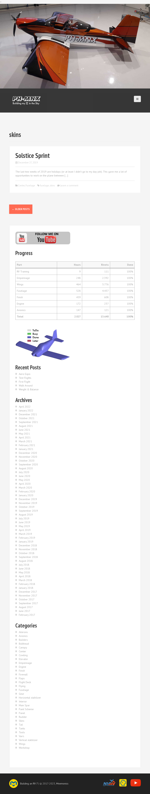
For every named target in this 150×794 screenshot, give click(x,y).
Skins (21, 720)
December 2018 (28, 545)
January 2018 (26, 587)
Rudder (23, 717)
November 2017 (28, 595)
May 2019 (24, 526)
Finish (22, 670)
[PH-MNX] (26, 100)
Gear (21, 693)
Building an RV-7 (29, 783)
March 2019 (25, 534)
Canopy (23, 647)
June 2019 (24, 522)
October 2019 (26, 507)
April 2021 (25, 437)
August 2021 (26, 426)
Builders (23, 639)
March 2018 (25, 580)
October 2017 (26, 599)
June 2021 (24, 429)
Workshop (24, 747)
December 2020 (28, 453)
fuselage (44, 185)
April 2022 (25, 406)
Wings (22, 744)
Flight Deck (25, 682)
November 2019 (28, 503)
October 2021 (26, 418)
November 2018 (28, 549)
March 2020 (25, 487)
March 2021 (25, 441)
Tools (22, 732)
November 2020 (28, 456)
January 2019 (26, 541)
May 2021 (24, 433)
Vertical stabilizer (28, 740)
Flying (22, 686)
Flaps (22, 678)
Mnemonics (62, 783)
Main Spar (24, 705)
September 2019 (28, 510)
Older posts (21, 209)
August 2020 (26, 468)
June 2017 (24, 611)
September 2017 (28, 603)
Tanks (22, 728)
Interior (23, 701)
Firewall (23, 674)
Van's (21, 736)
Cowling (23, 655)
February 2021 (27, 445)
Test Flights (25, 377)
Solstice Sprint (32, 155)
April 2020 (25, 483)
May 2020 (24, 480)
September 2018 (28, 557)
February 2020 (27, 491)
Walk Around (26, 385)
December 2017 (28, 591)
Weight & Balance (29, 389)
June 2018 (24, 568)
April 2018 (25, 576)
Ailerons (23, 632)
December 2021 (28, 414)
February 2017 (27, 614)
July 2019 (24, 518)
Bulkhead (24, 643)
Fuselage (30, 185)
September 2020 (28, 464)
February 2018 (27, 584)
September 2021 (28, 422)
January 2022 (26, 410)
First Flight (24, 381)
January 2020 (26, 495)
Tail (21, 724)
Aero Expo (24, 374)
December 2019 (28, 499)
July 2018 (24, 564)
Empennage (25, 663)
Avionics (23, 636)
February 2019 (27, 537)
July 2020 (24, 472)
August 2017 (26, 607)
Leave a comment (69, 185)
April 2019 (25, 530)
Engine (22, 666)
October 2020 (26, 460)
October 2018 (26, 553)
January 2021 (26, 449)
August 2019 (26, 514)
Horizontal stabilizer (30, 697)
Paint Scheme (26, 709)
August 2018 (26, 561)
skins (52, 185)
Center (21, 185)
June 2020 (24, 476)
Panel (22, 713)
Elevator (23, 659)
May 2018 (24, 572)
